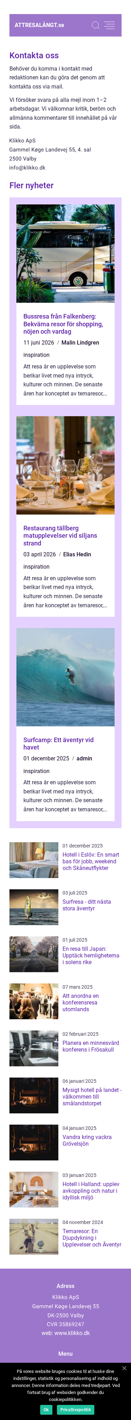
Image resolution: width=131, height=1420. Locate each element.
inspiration (36, 355)
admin (84, 758)
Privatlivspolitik (75, 1409)
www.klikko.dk (72, 1333)
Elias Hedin (77, 554)
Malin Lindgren (80, 342)
